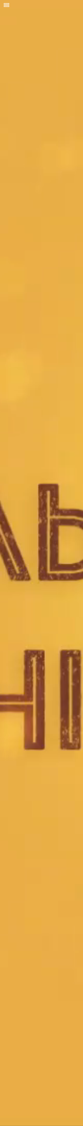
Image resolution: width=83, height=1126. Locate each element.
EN (76, 6)
